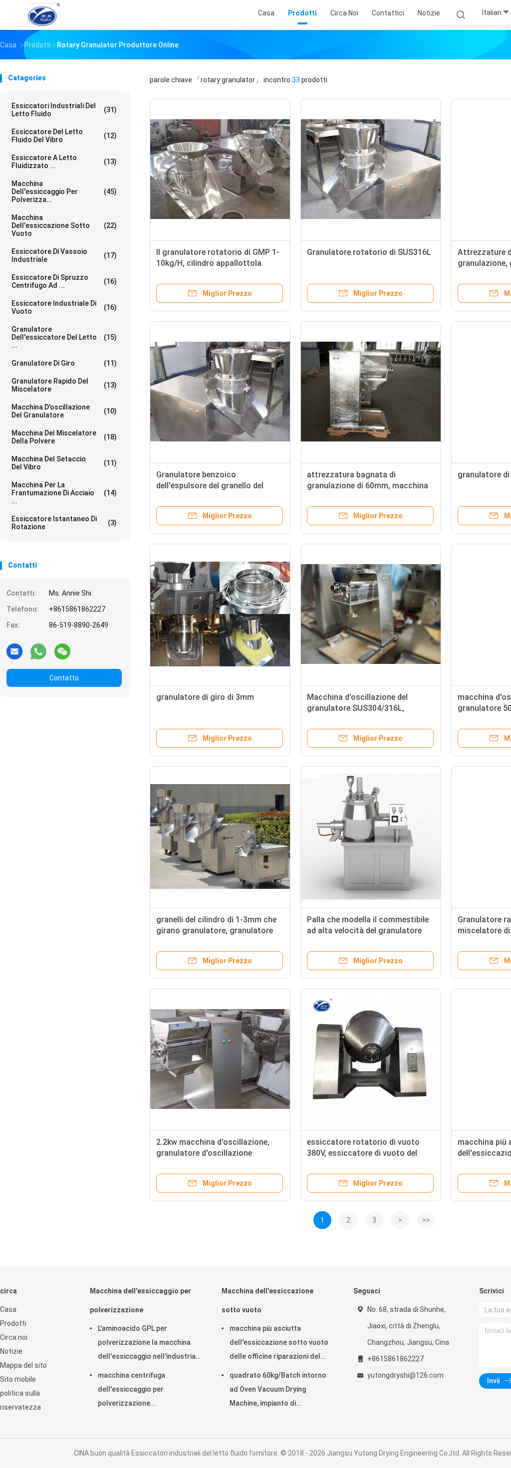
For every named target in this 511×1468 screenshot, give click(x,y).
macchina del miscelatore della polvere (64, 437)
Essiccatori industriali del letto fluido (64, 110)
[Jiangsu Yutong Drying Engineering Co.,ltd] (44, 15)
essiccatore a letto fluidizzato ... (64, 162)
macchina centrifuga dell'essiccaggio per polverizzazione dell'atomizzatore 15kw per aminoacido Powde (143, 1390)
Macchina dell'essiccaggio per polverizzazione (140, 1300)
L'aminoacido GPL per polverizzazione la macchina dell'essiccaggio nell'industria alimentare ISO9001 (147, 1343)
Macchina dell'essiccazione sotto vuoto (64, 225)
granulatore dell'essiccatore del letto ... (64, 337)
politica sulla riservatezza (20, 1400)
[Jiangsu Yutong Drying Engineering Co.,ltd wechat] (62, 651)
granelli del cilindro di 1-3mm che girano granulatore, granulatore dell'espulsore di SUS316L (216, 930)
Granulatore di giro (64, 363)
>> (426, 1220)
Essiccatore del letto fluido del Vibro (64, 136)
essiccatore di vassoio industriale (64, 255)
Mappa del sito (23, 1365)
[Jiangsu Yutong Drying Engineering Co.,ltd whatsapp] (38, 651)
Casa (8, 1309)
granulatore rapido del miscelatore (64, 385)
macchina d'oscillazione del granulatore (64, 411)
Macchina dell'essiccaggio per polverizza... (64, 192)
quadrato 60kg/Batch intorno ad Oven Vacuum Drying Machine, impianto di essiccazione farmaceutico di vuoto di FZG (278, 1390)
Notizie (11, 1351)
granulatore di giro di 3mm (205, 697)
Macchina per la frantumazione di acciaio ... (64, 493)
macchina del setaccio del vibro (64, 463)
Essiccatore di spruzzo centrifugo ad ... (64, 281)
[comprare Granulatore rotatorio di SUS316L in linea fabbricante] (371, 169)
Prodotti (13, 1323)
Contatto (64, 678)
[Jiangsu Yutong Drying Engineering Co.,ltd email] (14, 651)
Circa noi (13, 1337)
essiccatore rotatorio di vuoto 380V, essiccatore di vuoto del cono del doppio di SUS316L (363, 1153)
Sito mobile (18, 1379)
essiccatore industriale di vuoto (64, 307)
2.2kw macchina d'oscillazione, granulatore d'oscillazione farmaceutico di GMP (212, 1153)
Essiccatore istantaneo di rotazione (64, 523)
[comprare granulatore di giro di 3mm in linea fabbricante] (220, 614)
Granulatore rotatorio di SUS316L (369, 252)
